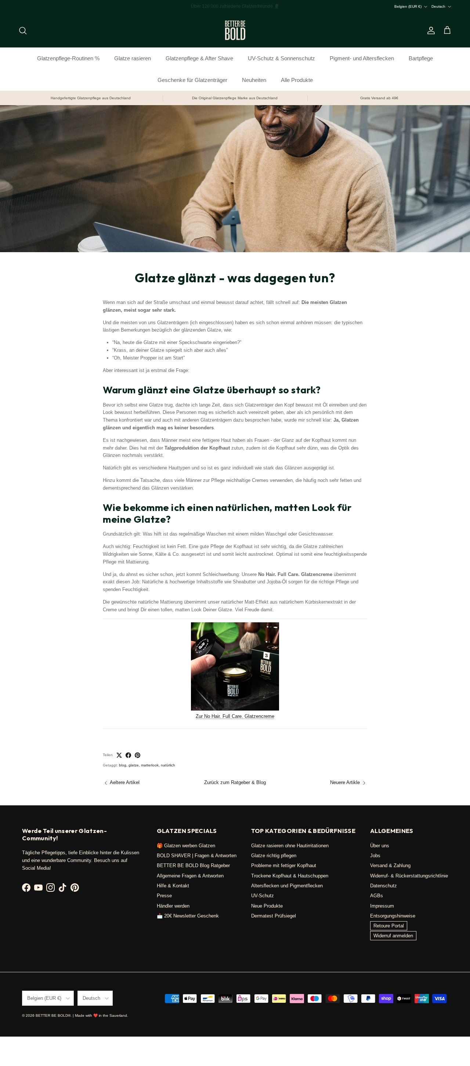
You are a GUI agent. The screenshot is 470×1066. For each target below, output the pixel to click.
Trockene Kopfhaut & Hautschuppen (289, 876)
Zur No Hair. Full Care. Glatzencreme (235, 716)
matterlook (150, 765)
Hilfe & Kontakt (173, 885)
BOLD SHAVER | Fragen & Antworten (196, 855)
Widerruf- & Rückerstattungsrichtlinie (409, 876)
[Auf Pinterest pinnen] (137, 755)
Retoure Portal (388, 926)
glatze (134, 765)
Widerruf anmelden (393, 935)
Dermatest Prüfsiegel (273, 916)
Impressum (382, 906)
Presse (164, 895)
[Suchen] (22, 30)
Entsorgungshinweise (392, 916)
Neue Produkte (267, 906)
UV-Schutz (262, 895)
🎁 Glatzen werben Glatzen (186, 845)
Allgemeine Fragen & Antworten (190, 876)
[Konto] (429, 30)
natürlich (168, 765)
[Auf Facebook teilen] (128, 755)
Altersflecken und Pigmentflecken (287, 885)
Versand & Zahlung (390, 865)
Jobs (375, 855)
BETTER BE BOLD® (53, 1015)
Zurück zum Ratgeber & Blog (235, 782)
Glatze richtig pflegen (273, 855)
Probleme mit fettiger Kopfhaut (283, 865)
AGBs (376, 895)
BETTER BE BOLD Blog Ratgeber (193, 865)
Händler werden (173, 906)
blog (122, 765)
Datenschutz (383, 885)
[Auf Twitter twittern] (119, 755)
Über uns (379, 845)
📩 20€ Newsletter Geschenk (188, 916)
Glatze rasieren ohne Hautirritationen (290, 845)
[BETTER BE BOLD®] (235, 30)
